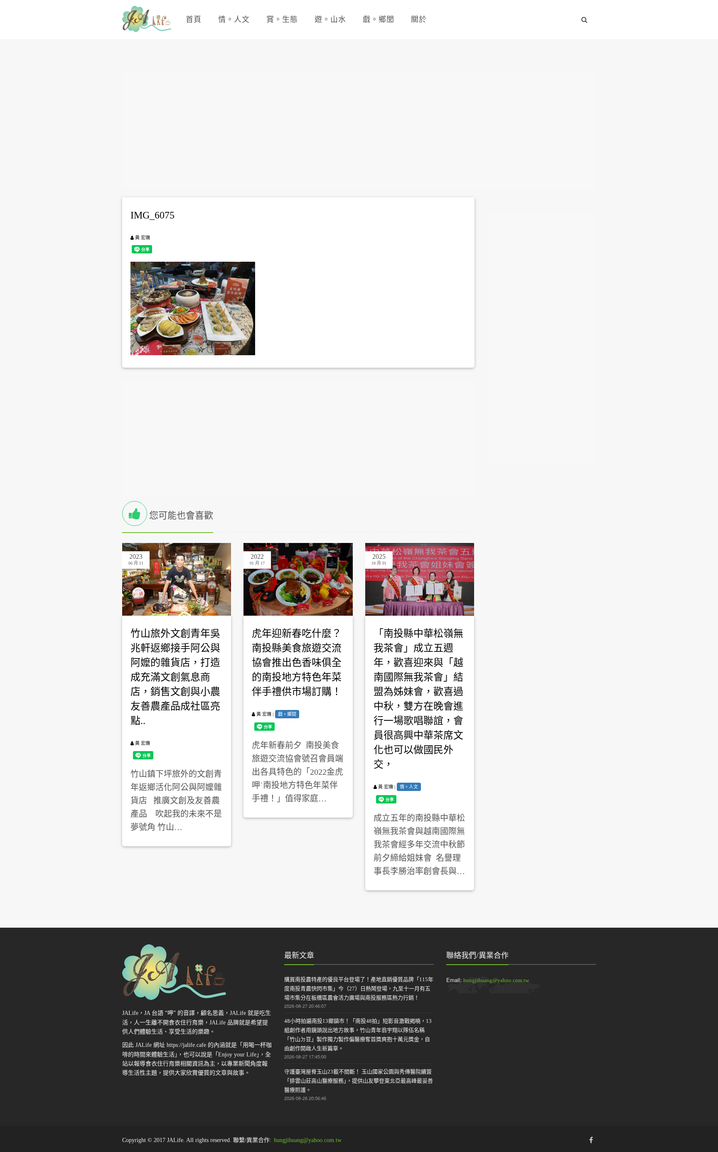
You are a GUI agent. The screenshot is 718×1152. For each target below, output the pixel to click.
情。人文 (234, 19)
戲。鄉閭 (378, 19)
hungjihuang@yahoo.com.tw (496, 980)
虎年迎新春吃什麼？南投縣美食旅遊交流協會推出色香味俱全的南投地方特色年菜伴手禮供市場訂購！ (297, 662)
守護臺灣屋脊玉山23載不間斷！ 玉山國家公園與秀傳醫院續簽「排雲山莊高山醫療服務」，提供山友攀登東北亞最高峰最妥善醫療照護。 (358, 1080)
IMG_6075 (152, 215)
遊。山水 (330, 19)
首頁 (194, 19)
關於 (419, 19)
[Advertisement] (359, 130)
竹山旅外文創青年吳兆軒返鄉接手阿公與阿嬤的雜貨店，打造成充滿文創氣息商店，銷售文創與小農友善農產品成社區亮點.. (175, 677)
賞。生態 (282, 19)
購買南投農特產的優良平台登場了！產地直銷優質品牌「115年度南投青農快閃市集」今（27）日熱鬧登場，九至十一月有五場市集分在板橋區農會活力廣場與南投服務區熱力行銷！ (358, 988)
